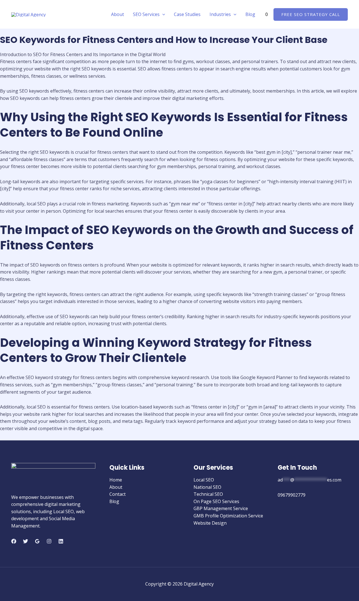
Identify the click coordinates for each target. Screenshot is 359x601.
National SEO (207, 487)
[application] (162, 14)
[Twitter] (25, 541)
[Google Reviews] (37, 541)
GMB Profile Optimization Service (228, 516)
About (117, 14)
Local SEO (204, 480)
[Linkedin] (60, 541)
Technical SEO (208, 494)
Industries (220, 14)
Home (115, 480)
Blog (250, 14)
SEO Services (146, 14)
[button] (310, 14)
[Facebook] (13, 541)
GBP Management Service (221, 508)
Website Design (210, 523)
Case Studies (187, 14)
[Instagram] (49, 541)
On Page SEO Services (216, 501)
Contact (117, 494)
